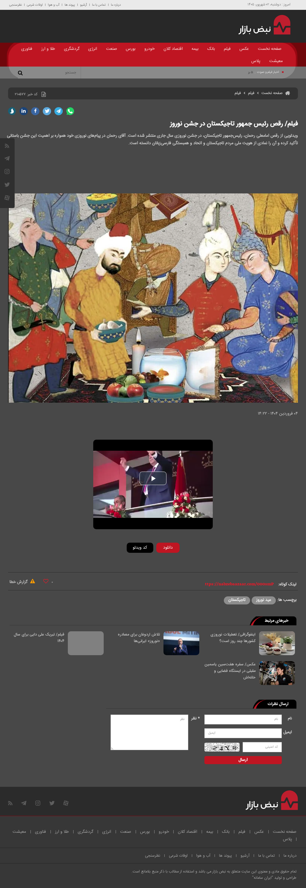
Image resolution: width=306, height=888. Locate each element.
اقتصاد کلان (173, 49)
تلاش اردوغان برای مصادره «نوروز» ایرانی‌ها (139, 637)
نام (290, 718)
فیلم (227, 49)
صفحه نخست (269, 49)
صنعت (111, 49)
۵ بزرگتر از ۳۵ (244, 72)
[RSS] (7, 146)
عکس (244, 49)
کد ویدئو (140, 547)
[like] (45, 581)
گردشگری (71, 49)
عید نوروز (263, 600)
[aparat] (7, 198)
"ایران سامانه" (262, 878)
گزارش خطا (19, 582)
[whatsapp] (70, 111)
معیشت (276, 61)
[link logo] (261, 25)
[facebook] (35, 111)
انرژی (92, 49)
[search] (21, 73)
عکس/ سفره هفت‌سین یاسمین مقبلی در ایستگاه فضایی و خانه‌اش (229, 671)
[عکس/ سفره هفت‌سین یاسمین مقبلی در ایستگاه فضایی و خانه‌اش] (277, 673)
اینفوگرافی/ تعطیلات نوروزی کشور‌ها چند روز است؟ (232, 637)
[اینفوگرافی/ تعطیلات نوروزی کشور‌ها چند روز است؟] (277, 643)
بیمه (195, 49)
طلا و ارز (48, 49)
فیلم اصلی (158, 563)
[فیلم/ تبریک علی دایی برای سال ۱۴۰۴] (86, 643)
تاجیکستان (237, 600)
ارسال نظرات (278, 704)
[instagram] (7, 171)
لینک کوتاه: (287, 584)
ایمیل (288, 732)
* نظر (195, 718)
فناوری (26, 49)
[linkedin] (23, 111)
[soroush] (12, 111)
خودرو (149, 49)
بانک (211, 49)
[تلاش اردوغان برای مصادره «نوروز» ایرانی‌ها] (181, 643)
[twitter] (47, 111)
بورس (130, 49)
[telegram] (7, 158)
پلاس (255, 61)
